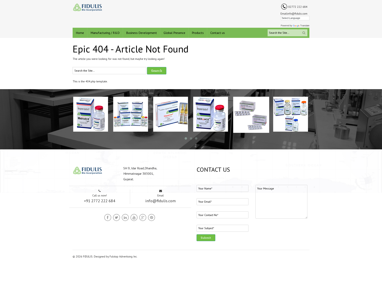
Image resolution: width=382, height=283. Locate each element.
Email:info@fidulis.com (294, 13)
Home (80, 33)
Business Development (141, 33)
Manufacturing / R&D (105, 33)
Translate (304, 25)
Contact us (217, 33)
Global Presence (174, 33)
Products (198, 33)
